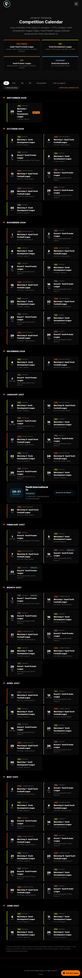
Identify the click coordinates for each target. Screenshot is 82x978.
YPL (30, 83)
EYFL (14, 83)
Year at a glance (59, 83)
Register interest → (64, 493)
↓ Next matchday (11, 88)
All (6, 83)
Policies (41, 974)
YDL (22, 83)
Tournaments (41, 83)
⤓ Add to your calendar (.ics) (69, 87)
